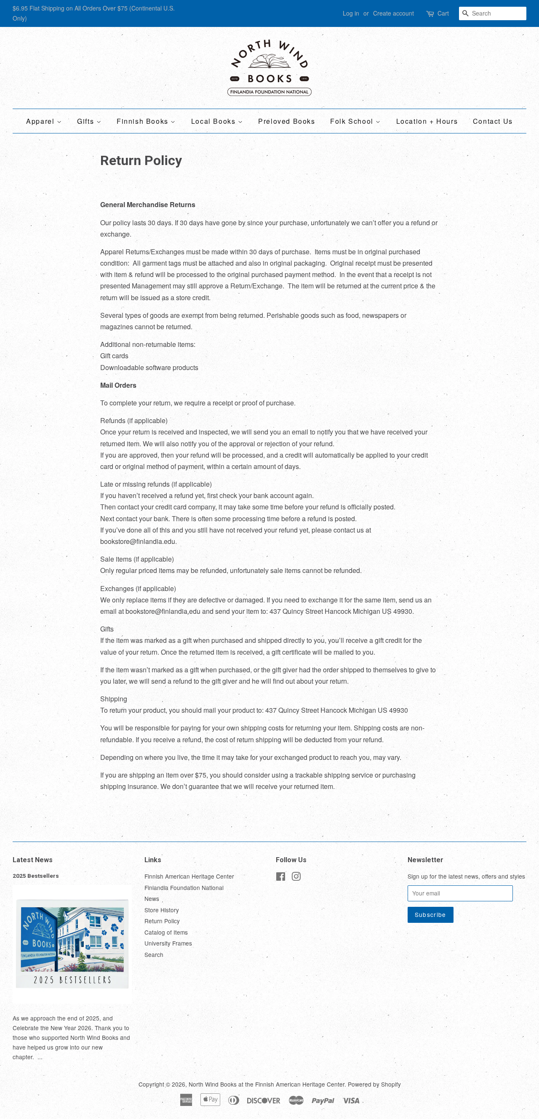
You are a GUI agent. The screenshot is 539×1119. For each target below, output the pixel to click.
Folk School (353, 121)
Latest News (33, 860)
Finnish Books (144, 121)
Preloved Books (286, 121)
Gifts (86, 121)
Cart (443, 13)
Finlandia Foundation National (184, 887)
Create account (393, 13)
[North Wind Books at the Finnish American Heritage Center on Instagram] (296, 878)
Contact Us (493, 121)
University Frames (168, 943)
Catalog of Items (166, 932)
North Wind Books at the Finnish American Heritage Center (266, 1084)
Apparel (41, 121)
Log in (351, 13)
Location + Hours (427, 121)
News (151, 898)
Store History (161, 910)
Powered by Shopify (374, 1084)
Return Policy (162, 921)
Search (153, 954)
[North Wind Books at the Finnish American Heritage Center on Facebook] (281, 878)
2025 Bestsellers (36, 875)
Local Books (214, 121)
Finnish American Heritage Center (189, 876)
